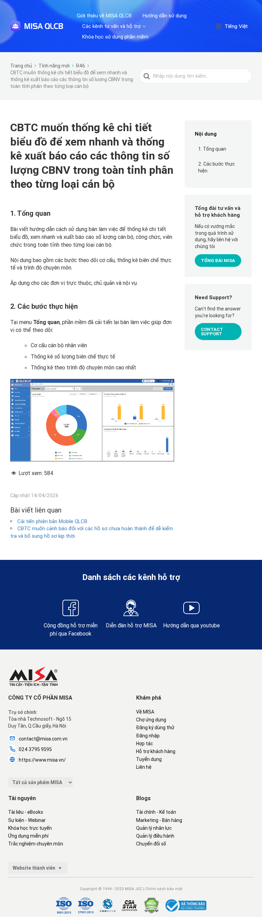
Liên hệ (143, 767)
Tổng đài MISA (218, 260)
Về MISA (145, 712)
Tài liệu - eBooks (25, 812)
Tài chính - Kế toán (156, 812)
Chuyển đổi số (151, 844)
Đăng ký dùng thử (155, 727)
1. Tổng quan (212, 149)
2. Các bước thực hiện (216, 167)
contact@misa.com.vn (43, 739)
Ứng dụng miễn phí (28, 836)
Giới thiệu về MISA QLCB (104, 15)
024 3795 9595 (35, 749)
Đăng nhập (148, 736)
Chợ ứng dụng (151, 720)
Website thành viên (34, 868)
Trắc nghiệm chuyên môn (35, 844)
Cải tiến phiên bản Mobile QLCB (52, 521)
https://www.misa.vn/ (42, 760)
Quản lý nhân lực (154, 828)
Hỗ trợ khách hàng (155, 751)
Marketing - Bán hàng (159, 820)
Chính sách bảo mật (164, 888)
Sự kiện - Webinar (27, 820)
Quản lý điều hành (155, 836)
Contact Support (212, 331)
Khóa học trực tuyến (30, 828)
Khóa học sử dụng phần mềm (115, 36)
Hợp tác (144, 743)
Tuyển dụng (149, 759)
